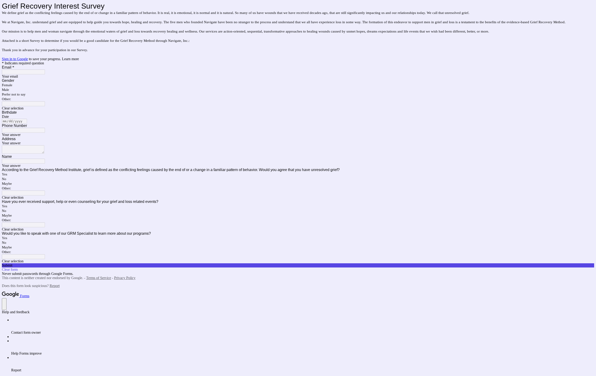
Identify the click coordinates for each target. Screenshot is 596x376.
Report (55, 286)
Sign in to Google (15, 59)
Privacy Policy (124, 278)
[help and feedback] (4, 304)
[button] (298, 108)
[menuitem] (302, 326)
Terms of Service (98, 278)
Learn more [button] (70, 59)
